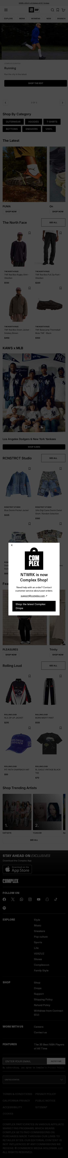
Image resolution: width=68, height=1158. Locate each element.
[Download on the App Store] (17, 868)
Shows (38, 959)
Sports (38, 942)
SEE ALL (53, 222)
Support (39, 993)
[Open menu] (6, 10)
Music (37, 925)
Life (36, 948)
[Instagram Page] (30, 899)
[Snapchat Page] (47, 899)
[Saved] (58, 10)
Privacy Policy (56, 1067)
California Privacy (16, 1100)
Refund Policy (42, 1005)
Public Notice (45, 1100)
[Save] (29, 233)
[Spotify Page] (4, 908)
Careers (38, 1026)
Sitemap (41, 1107)
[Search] (52, 10)
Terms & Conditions (17, 1094)
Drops (37, 988)
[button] (34, 60)
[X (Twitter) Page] (13, 899)
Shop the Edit (34, 83)
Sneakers (39, 931)
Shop (37, 982)
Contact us (40, 1032)
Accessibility (12, 1107)
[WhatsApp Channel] (21, 899)
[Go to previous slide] (5, 102)
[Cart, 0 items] (63, 10)
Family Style (41, 970)
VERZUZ (39, 953)
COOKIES (8, 1113)
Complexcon (41, 964)
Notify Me (56, 1061)
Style (37, 919)
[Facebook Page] (4, 899)
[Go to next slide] (62, 102)
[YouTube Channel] (38, 899)
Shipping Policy (43, 999)
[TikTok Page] (55, 899)
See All (34, 840)
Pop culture (41, 936)
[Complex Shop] (34, 10)
